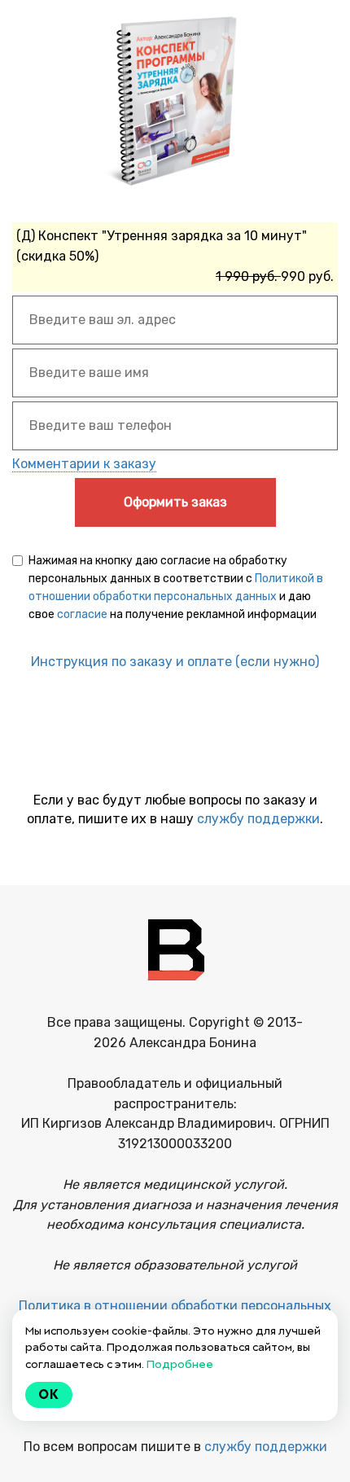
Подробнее (180, 1364)
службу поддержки (258, 818)
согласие (82, 614)
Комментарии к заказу (84, 463)
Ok (48, 1394)
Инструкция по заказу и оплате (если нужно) (175, 661)
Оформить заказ (175, 502)
